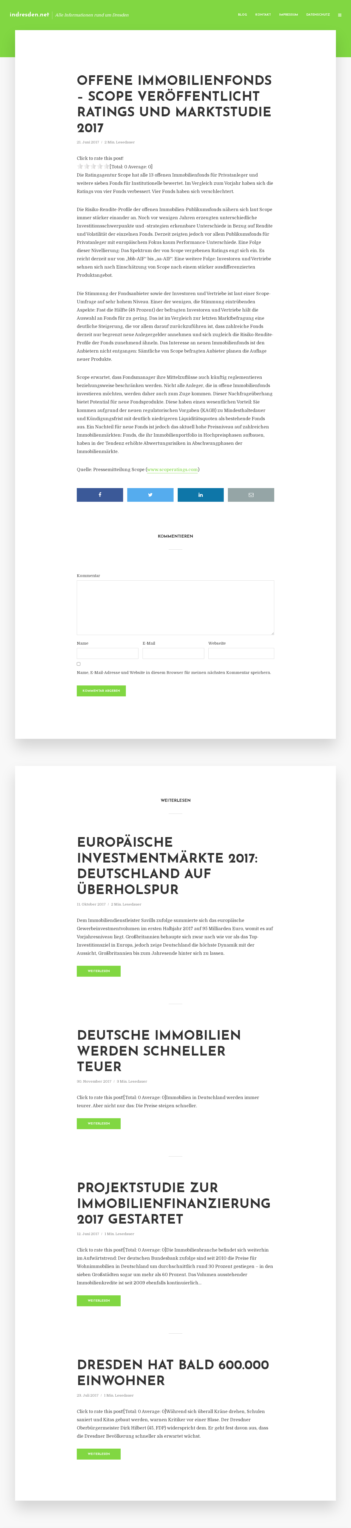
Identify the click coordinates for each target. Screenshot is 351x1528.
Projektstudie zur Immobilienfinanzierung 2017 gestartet (174, 1204)
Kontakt (263, 14)
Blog (242, 14)
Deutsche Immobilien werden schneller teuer (159, 1052)
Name (82, 643)
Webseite (217, 643)
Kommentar (88, 576)
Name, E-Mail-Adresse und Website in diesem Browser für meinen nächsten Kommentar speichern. (174, 672)
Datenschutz (318, 14)
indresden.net (29, 15)
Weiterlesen (99, 971)
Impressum (288, 14)
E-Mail (149, 643)
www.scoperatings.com (172, 469)
